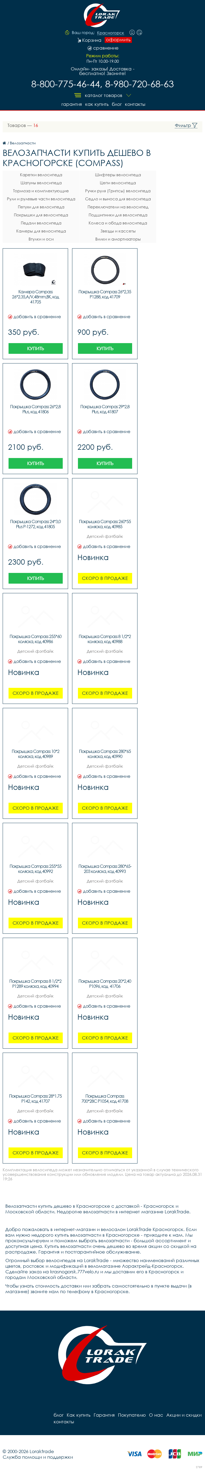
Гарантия (71, 104)
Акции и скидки (184, 1415)
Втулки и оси (41, 239)
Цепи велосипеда (118, 182)
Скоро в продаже (105, 578)
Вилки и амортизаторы (118, 239)
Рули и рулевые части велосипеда (41, 198)
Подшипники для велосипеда (118, 214)
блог (117, 104)
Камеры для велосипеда (41, 230)
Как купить (97, 104)
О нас (156, 1415)
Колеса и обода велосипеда (118, 222)
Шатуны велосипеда (41, 182)
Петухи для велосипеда (41, 206)
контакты (135, 104)
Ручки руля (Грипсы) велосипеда (118, 190)
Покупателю (132, 1415)
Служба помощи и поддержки (38, 1457)
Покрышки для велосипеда (41, 214)
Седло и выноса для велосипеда (118, 198)
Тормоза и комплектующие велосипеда (41, 191)
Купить (35, 348)
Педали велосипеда (41, 222)
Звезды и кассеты (118, 230)
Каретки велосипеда (41, 174)
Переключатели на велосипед (118, 206)
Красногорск (110, 33)
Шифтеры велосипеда (118, 174)
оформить (118, 39)
